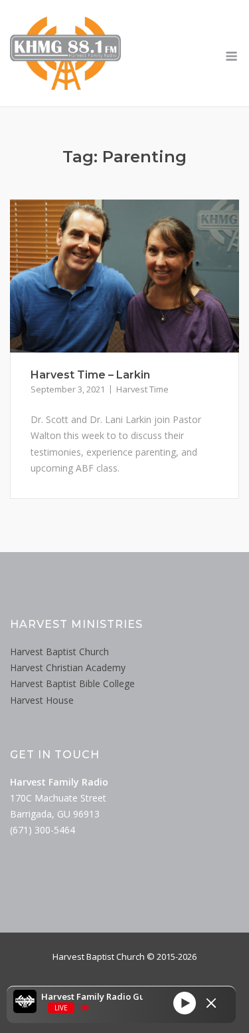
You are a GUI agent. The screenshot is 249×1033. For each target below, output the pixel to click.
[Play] (184, 1003)
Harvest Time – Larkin (90, 375)
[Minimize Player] (211, 1003)
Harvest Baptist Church (59, 651)
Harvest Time (142, 389)
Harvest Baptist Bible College (72, 683)
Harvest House (42, 700)
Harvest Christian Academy (67, 667)
